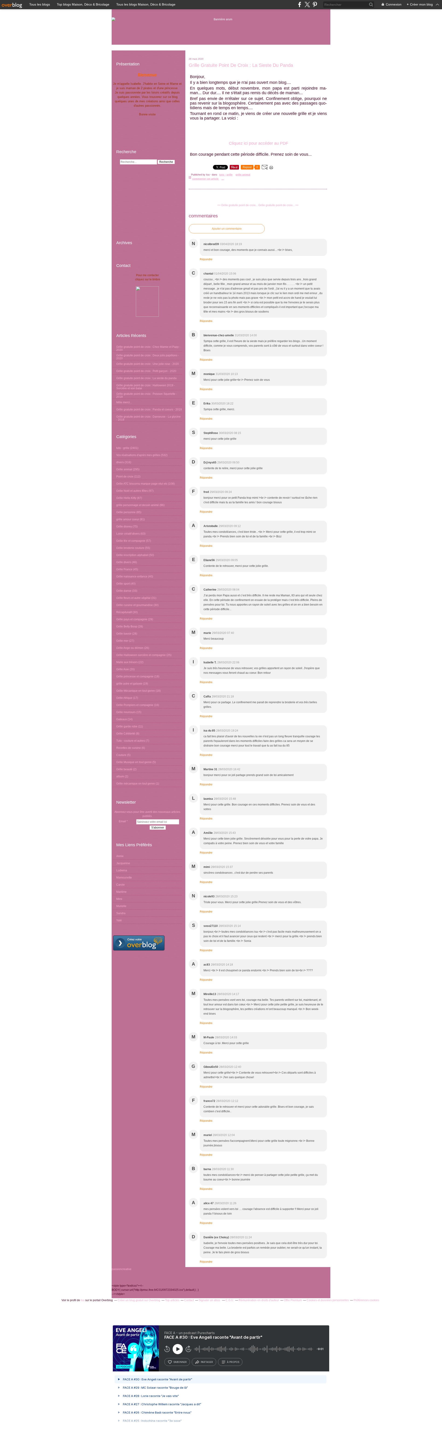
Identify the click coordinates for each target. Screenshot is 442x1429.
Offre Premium (293, 1300)
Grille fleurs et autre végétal (133, 598)
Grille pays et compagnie (131, 619)
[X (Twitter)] (307, 4)
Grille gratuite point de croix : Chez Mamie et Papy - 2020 (148, 348)
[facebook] (299, 4)
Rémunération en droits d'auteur (259, 1300)
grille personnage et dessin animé (137, 505)
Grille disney (124, 526)
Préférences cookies (366, 1300)
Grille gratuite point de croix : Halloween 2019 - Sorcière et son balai (145, 387)
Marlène (121, 891)
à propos (233, 1362)
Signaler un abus (210, 1300)
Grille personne (126, 512)
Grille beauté (124, 769)
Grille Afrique (124, 698)
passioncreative (121, 1269)
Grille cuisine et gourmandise (134, 605)
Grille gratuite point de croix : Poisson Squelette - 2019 (146, 395)
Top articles (172, 1300)
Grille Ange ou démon (129, 648)
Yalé (119, 920)
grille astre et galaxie (129, 683)
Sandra (120, 913)
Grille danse (123, 590)
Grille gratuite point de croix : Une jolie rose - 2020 (147, 364)
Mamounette (124, 877)
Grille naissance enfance (131, 576)
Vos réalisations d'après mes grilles (138, 455)
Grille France (124, 569)
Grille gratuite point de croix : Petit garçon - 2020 (146, 371)
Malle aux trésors (127, 662)
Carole (120, 884)
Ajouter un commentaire (227, 228)
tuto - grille (122, 448)
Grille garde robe (126, 726)
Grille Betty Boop (126, 626)
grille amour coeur (127, 519)
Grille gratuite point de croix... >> (278, 205)
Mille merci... (124, 402)
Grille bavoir (123, 633)
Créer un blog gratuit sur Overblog (139, 1300)
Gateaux (121, 719)
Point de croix (124, 476)
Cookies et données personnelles (328, 1300)
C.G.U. (230, 1300)
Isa (82, 1300)
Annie (120, 856)
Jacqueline (123, 863)
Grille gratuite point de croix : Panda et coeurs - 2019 (149, 409)
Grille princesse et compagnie (135, 676)
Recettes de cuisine (128, 748)
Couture (121, 755)
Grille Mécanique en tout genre (135, 690)
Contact (189, 1300)
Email (122, 821)
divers (120, 462)
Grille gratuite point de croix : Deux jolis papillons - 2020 (147, 357)
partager (207, 1362)
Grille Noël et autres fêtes (132, 490)
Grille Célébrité (125, 733)
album (120, 776)
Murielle (121, 906)
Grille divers (123, 562)
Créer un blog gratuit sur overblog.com (139, 943)
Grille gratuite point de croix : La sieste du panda (146, 378)
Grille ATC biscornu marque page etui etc (141, 483)
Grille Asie (122, 669)
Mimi (119, 899)
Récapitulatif (124, 612)
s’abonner (180, 1362)
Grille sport (123, 583)
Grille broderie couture (130, 548)
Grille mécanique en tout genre (135, 783)
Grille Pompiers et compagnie (134, 705)
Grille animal (124, 469)
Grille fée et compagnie (130, 540)
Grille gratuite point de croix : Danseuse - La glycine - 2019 (148, 418)
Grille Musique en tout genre (134, 762)
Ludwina (121, 870)
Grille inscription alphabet (132, 555)
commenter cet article (205, 178)
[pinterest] (315, 4)
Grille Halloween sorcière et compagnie (141, 655)
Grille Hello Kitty (126, 498)
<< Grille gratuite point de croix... (237, 205)
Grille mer (122, 640)
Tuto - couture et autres (130, 740)
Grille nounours (126, 712)
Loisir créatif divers (128, 533)
